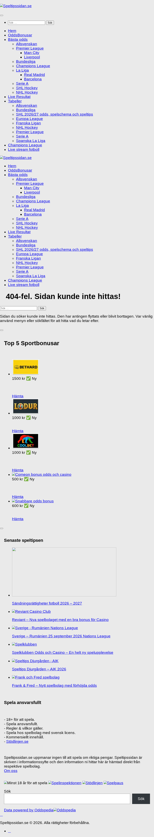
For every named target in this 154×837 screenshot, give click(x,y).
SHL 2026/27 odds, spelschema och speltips (54, 114)
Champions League (33, 66)
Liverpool (32, 57)
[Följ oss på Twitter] (9, 831)
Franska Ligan (28, 123)
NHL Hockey (27, 92)
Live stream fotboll (23, 149)
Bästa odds (18, 39)
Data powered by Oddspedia (29, 810)
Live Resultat (19, 97)
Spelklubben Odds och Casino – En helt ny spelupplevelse (62, 652)
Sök (7, 791)
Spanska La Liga (30, 141)
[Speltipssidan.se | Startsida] (16, 6)
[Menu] (1, 15)
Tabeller (15, 101)
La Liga (22, 70)
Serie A (22, 83)
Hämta (17, 396)
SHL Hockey (27, 88)
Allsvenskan (26, 44)
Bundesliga (25, 61)
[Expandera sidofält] (1, 330)
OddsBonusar (20, 35)
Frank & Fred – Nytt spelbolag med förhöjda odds (54, 685)
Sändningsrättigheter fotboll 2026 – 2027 (47, 603)
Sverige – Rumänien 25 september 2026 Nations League (61, 636)
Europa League (29, 119)
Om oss (10, 771)
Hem (12, 31)
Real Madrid (34, 75)
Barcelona (33, 79)
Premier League (30, 48)
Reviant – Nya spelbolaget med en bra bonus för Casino (60, 620)
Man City (31, 53)
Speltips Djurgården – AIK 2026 (39, 669)
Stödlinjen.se (17, 741)
